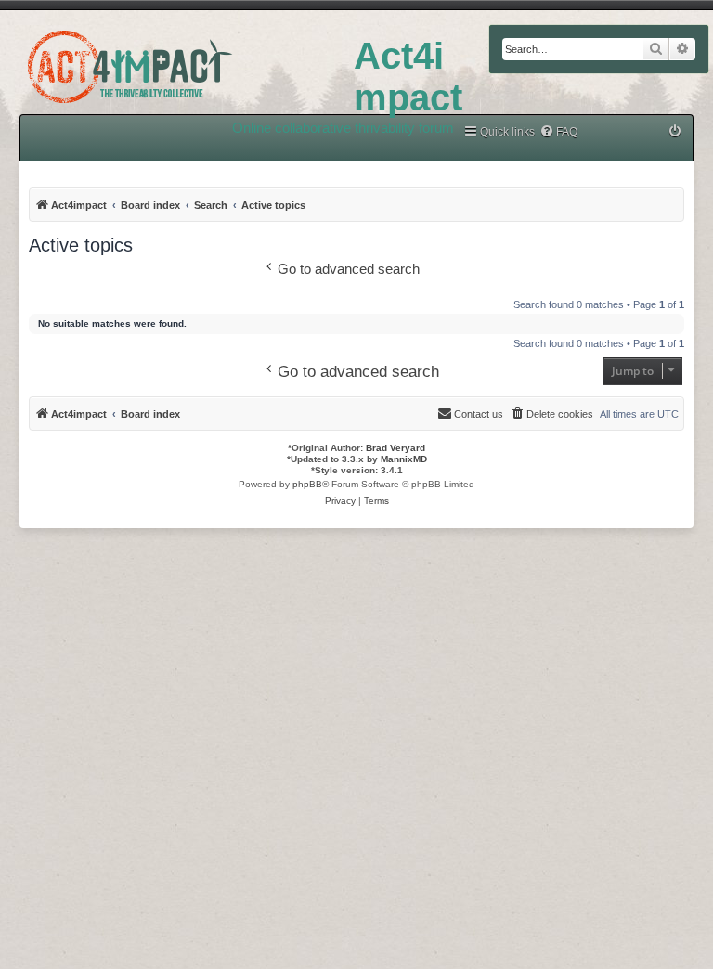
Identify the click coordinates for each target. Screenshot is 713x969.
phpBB (307, 484)
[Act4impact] (177, 64)
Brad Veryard (395, 448)
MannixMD (404, 459)
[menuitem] (558, 132)
